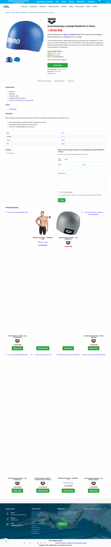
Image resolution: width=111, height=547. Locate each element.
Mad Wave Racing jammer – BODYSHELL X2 (68, 478)
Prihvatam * (66, 192)
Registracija (81, 2)
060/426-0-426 (14, 520)
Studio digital (68, 545)
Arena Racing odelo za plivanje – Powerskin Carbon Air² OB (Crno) (43, 478)
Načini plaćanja (35, 518)
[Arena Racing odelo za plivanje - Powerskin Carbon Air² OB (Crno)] (43, 415)
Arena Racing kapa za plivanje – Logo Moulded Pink (17, 478)
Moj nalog (91, 2)
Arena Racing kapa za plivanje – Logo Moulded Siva (68, 238)
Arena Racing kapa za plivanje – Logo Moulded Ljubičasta (93, 478)
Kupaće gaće (24, 6)
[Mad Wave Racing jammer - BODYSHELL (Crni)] (43, 223)
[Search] (108, 2)
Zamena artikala (35, 529)
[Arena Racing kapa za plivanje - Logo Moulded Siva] (68, 223)
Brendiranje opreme (36, 533)
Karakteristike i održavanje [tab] (44, 81)
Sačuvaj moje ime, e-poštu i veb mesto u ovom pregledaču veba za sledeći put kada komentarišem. (81, 195)
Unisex (63, 143)
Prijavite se (62, 524)
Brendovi (95, 6)
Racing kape (57, 71)
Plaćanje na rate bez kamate (38, 520)
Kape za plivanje (79, 6)
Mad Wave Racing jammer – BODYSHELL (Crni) (43, 238)
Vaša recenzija (62, 173)
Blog (56, 2)
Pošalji (62, 200)
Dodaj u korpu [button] (17, 348)
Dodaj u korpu (58, 65)
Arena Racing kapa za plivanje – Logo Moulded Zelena (17, 336)
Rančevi (71, 6)
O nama (63, 2)
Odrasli (63, 140)
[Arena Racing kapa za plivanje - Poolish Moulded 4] (93, 272)
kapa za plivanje (69, 34)
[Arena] (51, 21)
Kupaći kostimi (33, 6)
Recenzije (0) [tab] (71, 81)
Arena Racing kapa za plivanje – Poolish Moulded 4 (94, 336)
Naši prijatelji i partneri (45, 2)
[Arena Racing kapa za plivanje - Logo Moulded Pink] (17, 415)
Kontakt (71, 2)
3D (62, 136)
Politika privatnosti (36, 514)
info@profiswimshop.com (17, 525)
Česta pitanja (35, 531)
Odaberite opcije (43, 348)
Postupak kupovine (36, 516)
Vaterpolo (64, 6)
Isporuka (34, 522)
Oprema (88, 6)
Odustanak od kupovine (37, 523)
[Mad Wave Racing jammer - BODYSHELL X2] (68, 415)
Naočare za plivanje (54, 6)
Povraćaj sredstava (36, 527)
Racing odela (42, 6)
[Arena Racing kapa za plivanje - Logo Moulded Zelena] (17, 272)
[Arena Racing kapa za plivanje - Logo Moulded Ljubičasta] (93, 415)
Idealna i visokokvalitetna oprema (19, 100)
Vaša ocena (60, 159)
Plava (63, 133)
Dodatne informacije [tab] (59, 81)
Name (60, 164)
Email (84, 164)
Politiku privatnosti (68, 192)
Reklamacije (34, 525)
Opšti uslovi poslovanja (37, 512)
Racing (54, 73)
